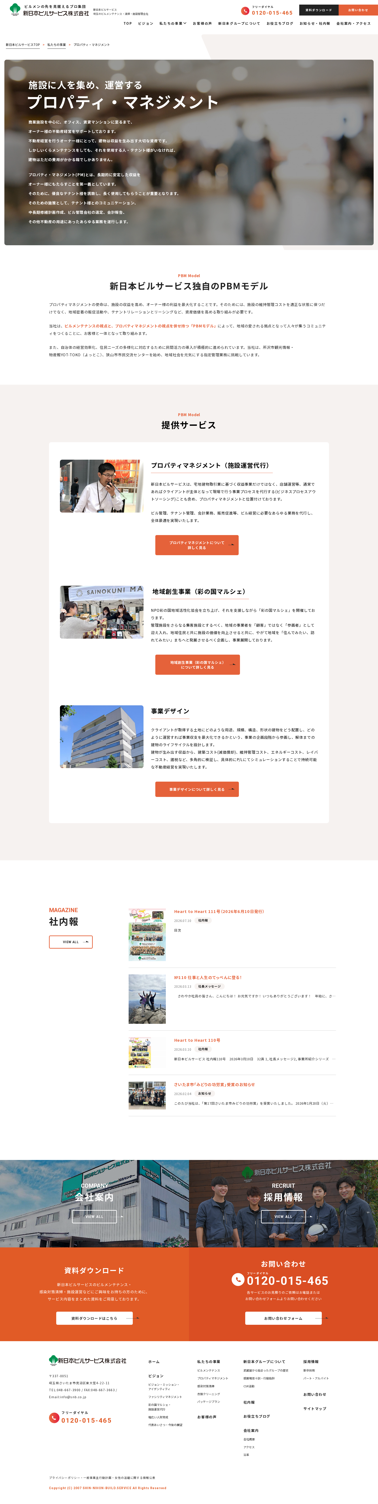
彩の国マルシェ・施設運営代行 (159, 1407)
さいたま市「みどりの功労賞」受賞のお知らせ (214, 1084)
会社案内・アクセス (353, 23)
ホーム (154, 1361)
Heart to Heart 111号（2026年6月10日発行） (219, 911)
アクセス (249, 1447)
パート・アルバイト (316, 1378)
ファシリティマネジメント (165, 1397)
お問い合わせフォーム (283, 1318)
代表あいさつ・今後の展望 (165, 1425)
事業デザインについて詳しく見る (197, 789)
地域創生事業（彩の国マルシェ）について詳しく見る (197, 665)
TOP (128, 23)
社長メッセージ (209, 986)
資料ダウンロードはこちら (94, 1318)
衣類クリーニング (208, 1394)
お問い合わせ (358, 10)
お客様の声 (202, 23)
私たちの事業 (171, 23)
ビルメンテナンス (208, 1370)
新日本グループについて (239, 23)
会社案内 (251, 1430)
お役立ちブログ (280, 23)
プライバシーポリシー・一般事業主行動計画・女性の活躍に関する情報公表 (104, 1478)
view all (71, 942)
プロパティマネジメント (212, 1378)
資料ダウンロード (319, 10)
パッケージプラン (208, 1402)
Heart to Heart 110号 (197, 1040)
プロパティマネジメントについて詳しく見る (197, 545)
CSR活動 (248, 1386)
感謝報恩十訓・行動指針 (259, 1378)
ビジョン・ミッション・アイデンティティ (164, 1386)
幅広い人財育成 (158, 1417)
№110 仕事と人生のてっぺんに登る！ (208, 977)
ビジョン (146, 23)
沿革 (246, 1455)
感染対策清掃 (205, 1386)
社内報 (203, 920)
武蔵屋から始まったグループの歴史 (266, 1370)
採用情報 (311, 1361)
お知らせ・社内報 (315, 23)
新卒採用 (309, 1370)
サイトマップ (315, 1408)
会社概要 (249, 1439)
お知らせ (204, 1093)
